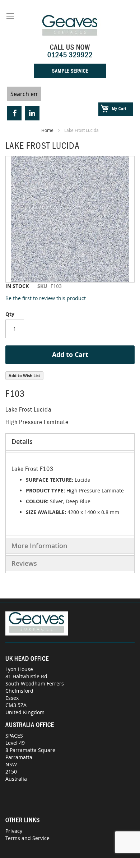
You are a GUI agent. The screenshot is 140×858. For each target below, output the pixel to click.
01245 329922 (70, 55)
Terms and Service (27, 838)
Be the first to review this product (45, 298)
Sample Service (70, 71)
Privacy (13, 830)
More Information (39, 545)
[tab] (70, 442)
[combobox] (24, 94)
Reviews (24, 563)
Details (22, 441)
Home (47, 130)
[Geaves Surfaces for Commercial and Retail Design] (70, 26)
